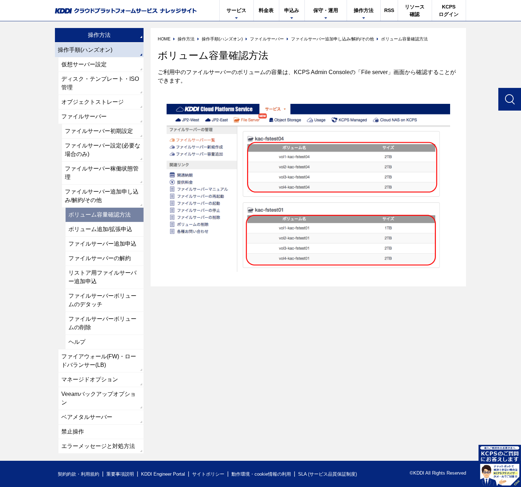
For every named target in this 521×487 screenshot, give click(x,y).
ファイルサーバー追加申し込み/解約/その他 (102, 196)
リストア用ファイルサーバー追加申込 (102, 277)
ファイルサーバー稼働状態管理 (102, 173)
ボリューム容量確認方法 (99, 215)
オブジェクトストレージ (92, 102)
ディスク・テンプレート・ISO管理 (100, 83)
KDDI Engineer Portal (163, 474)
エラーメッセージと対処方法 (98, 446)
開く (500, 466)
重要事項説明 (120, 474)
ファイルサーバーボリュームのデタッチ (102, 300)
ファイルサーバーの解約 (99, 258)
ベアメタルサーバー (86, 417)
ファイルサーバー (84, 116)
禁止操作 (72, 432)
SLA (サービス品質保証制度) (327, 474)
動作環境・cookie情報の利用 (261, 474)
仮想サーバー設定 (84, 64)
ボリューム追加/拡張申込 (100, 229)
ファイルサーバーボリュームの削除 (102, 323)
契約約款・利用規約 (78, 474)
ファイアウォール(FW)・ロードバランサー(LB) (98, 360)
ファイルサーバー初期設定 (99, 131)
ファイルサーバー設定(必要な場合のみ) (102, 149)
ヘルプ (76, 342)
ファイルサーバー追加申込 (102, 244)
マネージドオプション (89, 379)
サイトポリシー (208, 474)
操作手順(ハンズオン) (85, 50)
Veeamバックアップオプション (98, 398)
